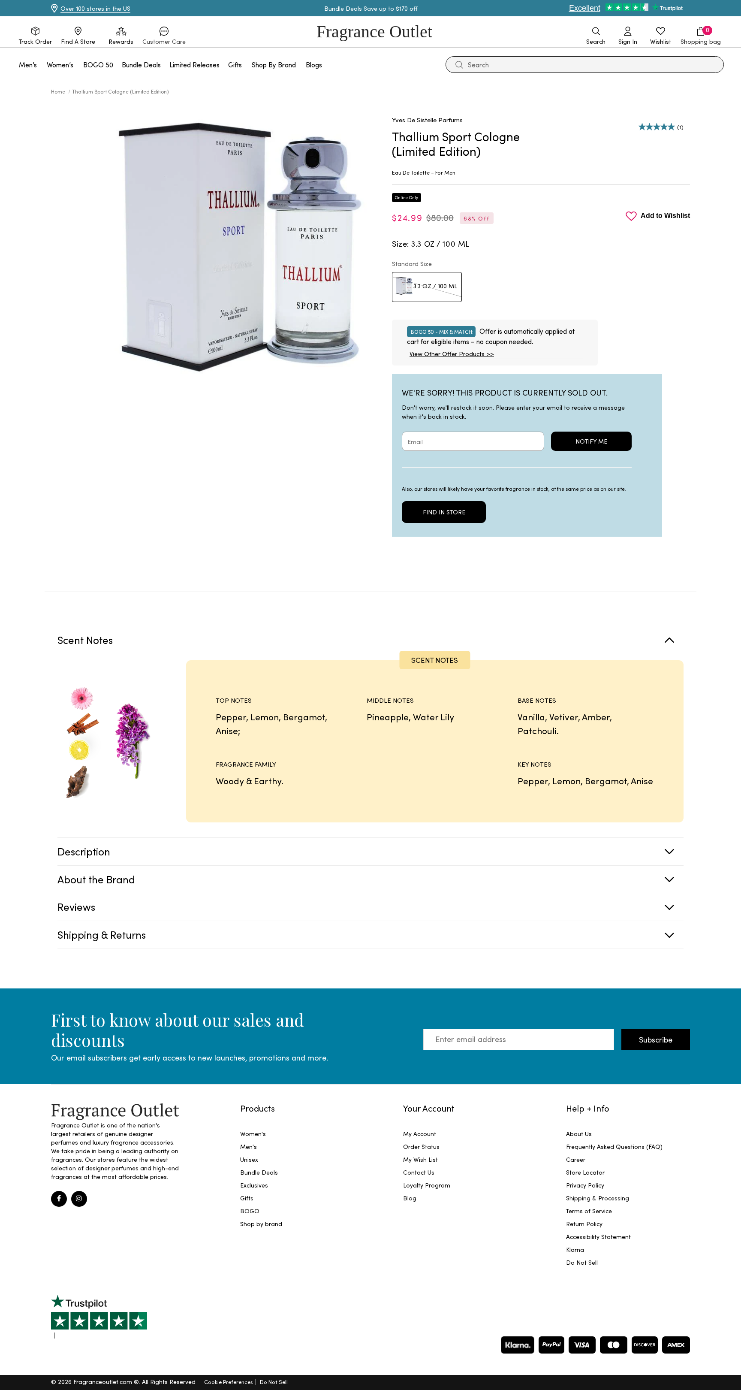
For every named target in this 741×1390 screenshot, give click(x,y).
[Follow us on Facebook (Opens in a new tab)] (59, 1199)
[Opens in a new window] (99, 1317)
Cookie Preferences (228, 1381)
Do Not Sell (274, 1381)
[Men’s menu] (42, 64)
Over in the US (95, 8)
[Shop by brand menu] (301, 64)
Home (58, 91)
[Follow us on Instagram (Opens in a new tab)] (79, 1199)
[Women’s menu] (78, 64)
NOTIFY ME (591, 441)
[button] (164, 36)
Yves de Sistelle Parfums (427, 119)
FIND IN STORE (444, 512)
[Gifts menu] (247, 64)
